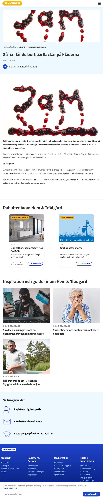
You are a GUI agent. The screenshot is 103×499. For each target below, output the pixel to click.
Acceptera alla (91, 494)
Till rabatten (35, 263)
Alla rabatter (33, 465)
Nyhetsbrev (59, 474)
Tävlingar (5, 465)
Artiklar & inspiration (10, 468)
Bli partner (32, 474)
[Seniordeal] (12, 3)
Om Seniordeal (86, 465)
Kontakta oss (85, 471)
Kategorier (5, 462)
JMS (61, 245)
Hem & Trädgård (9, 47)
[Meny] (99, 3)
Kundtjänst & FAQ (87, 468)
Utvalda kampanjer (36, 471)
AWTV (3, 471)
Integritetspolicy (87, 477)
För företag (85, 474)
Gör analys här (84, 264)
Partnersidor (33, 468)
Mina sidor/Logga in (62, 465)
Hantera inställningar (13, 494)
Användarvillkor (87, 480)
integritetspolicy (10, 488)
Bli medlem (58, 462)
